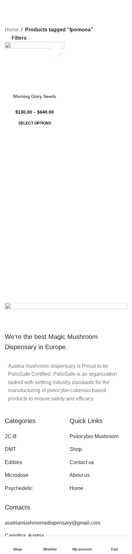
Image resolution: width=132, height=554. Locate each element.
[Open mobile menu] (7, 6)
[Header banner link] (66, 277)
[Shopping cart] (124, 6)
